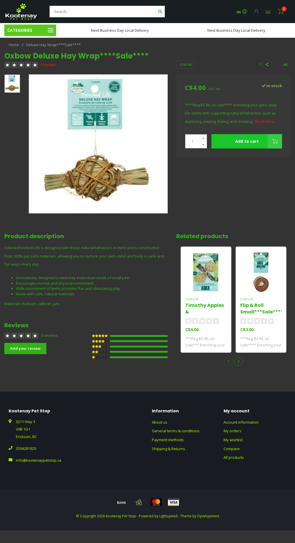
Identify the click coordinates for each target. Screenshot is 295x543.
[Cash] (139, 502)
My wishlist (233, 439)
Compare (232, 448)
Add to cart (247, 141)
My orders (232, 430)
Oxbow (185, 64)
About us (159, 422)
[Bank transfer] (121, 502)
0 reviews (48, 64)
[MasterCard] (156, 502)
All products (234, 457)
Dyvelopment (208, 516)
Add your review (25, 348)
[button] (228, 361)
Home (14, 44)
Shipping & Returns (168, 448)
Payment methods (168, 439)
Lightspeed (168, 516)
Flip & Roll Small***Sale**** (261, 308)
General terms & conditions (176, 430)
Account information (241, 422)
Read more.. (265, 121)
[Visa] (173, 502)
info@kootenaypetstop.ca (38, 460)
